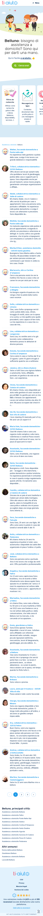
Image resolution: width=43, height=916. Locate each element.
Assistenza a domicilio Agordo (13, 832)
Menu (37, 3)
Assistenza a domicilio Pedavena (14, 841)
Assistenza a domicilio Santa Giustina (16, 828)
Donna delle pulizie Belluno (12, 850)
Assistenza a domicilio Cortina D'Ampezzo (18, 825)
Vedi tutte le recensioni (21, 908)
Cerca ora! (23, 65)
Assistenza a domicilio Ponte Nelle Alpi (16, 818)
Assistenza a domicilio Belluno (13, 812)
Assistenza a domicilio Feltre (13, 815)
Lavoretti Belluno (8, 860)
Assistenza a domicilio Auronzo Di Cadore (18, 835)
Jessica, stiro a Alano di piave (23, 368)
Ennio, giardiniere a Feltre (21, 625)
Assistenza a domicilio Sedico (13, 822)
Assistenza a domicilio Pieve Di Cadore (17, 838)
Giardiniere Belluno (9, 853)
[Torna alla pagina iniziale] (10, 3)
